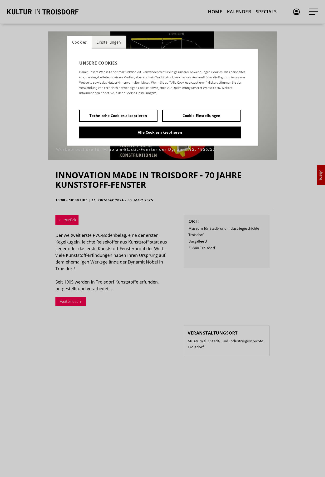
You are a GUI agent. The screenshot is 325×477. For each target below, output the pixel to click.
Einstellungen (109, 42)
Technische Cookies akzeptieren (118, 115)
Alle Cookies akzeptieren (160, 132)
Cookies (79, 42)
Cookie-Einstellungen (201, 115)
